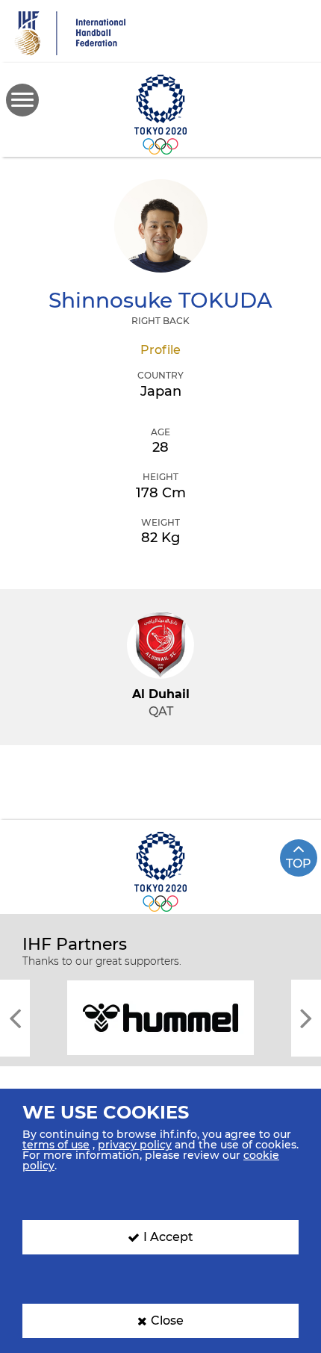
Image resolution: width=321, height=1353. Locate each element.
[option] (160, 1016)
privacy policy (135, 1144)
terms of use (56, 1144)
